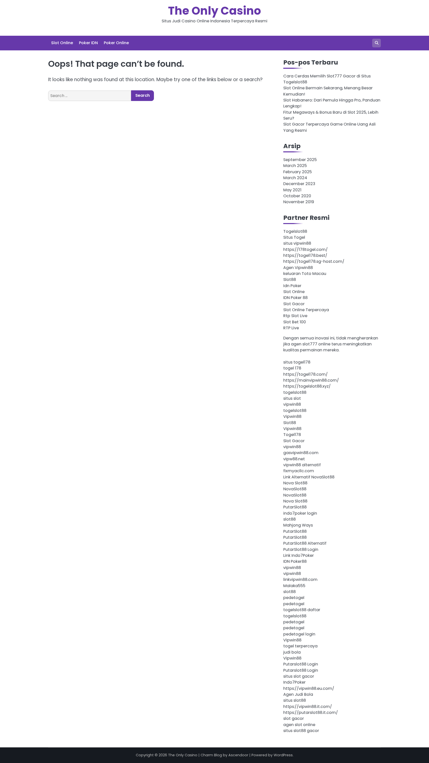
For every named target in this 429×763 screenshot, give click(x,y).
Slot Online (62, 43)
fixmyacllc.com (298, 471)
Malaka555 (294, 586)
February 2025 (297, 172)
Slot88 (289, 279)
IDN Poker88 (295, 561)
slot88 (289, 519)
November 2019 (298, 202)
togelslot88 (294, 392)
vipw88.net (294, 459)
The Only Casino (214, 11)
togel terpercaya (300, 646)
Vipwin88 (292, 416)
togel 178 (292, 368)
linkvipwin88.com (300, 579)
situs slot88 (294, 700)
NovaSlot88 (294, 489)
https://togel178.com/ (305, 374)
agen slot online (299, 725)
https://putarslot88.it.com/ (310, 712)
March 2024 (295, 178)
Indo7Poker (294, 682)
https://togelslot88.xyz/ (307, 386)
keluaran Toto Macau (304, 273)
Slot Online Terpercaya (306, 310)
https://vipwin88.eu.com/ (308, 688)
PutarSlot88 (295, 507)
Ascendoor (238, 755)
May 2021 (292, 190)
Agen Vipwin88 (298, 267)
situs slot (292, 398)
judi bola (292, 652)
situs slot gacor (298, 676)
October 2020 (297, 196)
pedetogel (293, 597)
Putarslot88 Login (300, 664)
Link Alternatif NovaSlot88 (308, 477)
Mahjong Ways (298, 525)
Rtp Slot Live (295, 316)
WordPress (283, 755)
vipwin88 (292, 404)
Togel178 (292, 434)
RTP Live (291, 328)
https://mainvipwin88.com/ (311, 380)
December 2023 (299, 184)
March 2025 (295, 165)
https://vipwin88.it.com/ (307, 706)
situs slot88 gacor (301, 730)
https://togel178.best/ (305, 255)
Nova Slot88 (295, 483)
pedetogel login (299, 634)
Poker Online (116, 43)
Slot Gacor (294, 304)
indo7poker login (300, 513)
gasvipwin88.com (301, 453)
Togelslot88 (295, 231)
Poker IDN (88, 43)
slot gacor (293, 718)
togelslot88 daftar (301, 610)
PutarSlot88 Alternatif (304, 543)
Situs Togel (294, 237)
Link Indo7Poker (298, 555)
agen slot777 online (310, 344)
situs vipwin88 (297, 243)
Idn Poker (292, 286)
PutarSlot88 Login (300, 549)
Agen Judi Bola (298, 694)
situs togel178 (296, 362)
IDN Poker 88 (295, 297)
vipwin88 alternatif (302, 465)
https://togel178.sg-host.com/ (313, 261)
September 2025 (300, 160)
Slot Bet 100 (294, 322)
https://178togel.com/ (305, 249)
